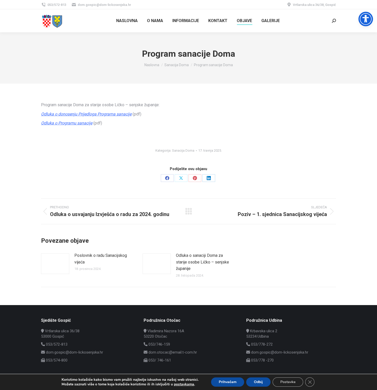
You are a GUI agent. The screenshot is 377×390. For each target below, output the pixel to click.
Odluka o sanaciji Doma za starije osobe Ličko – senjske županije (202, 262)
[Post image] (55, 264)
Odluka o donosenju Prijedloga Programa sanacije (86, 114)
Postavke (287, 381)
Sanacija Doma (183, 150)
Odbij (258, 381)
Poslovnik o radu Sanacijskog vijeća (100, 259)
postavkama (184, 384)
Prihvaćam (227, 381)
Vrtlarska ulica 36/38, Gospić (314, 5)
